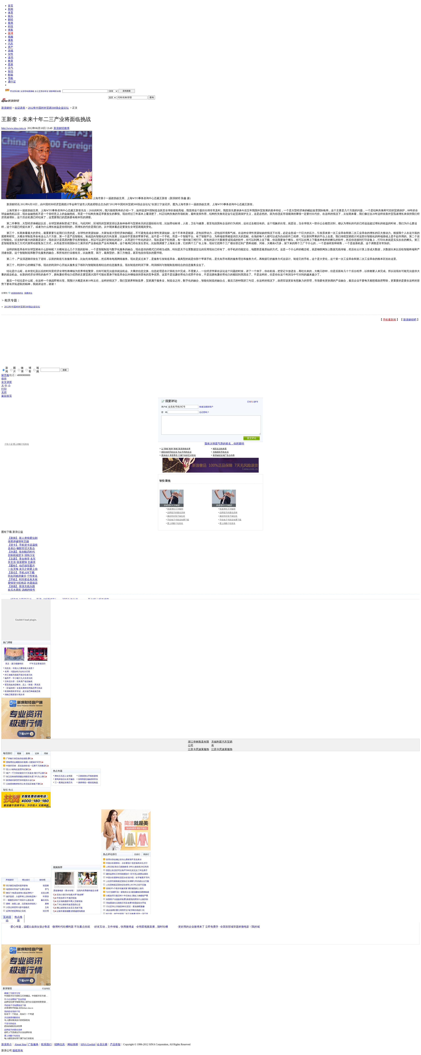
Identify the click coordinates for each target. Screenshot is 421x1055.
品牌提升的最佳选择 (176, 512)
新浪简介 (6, 1044)
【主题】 (13, 558)
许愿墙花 (32, 582)
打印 (4, 389)
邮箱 (10, 74)
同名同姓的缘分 (17, 576)
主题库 (32, 562)
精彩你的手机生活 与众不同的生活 (176, 452)
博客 (10, 29)
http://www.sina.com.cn (13, 128)
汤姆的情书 (28, 589)
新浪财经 (6, 107)
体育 (10, 12)
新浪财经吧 (409, 319)
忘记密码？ (204, 412)
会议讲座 (20, 107)
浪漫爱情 (21, 562)
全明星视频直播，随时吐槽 (152, 926)
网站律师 (72, 1044)
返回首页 (6, 395)
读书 (10, 57)
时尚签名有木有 (28, 579)
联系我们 (46, 1044)
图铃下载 (6, 531)
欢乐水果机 (14, 589)
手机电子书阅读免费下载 (178, 520)
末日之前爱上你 (28, 569)
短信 (10, 71)
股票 (10, 23)
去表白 (12, 548)
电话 (11, 375)
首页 (10, 5)
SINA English (88, 1044)
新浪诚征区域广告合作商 (224, 455)
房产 (10, 47)
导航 (10, 78)
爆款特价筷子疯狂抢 (176, 516)
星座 (10, 64)
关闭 (4, 392)
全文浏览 (6, 382)
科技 (10, 26)
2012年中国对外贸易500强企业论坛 (48, 107)
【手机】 (13, 579)
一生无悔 (13, 569)
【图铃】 (13, 565)
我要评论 (28, 293)
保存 (4, 378)
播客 (10, 40)
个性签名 (32, 576)
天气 (10, 67)
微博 (10, 33)
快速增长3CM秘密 (175, 509)
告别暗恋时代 (27, 551)
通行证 (12, 81)
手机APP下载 (27, 572)
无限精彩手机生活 (221, 452)
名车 (33, 558)
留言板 (5, 375)
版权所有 (17, 1050)
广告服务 (33, 1044)
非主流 (12, 562)
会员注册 (102, 1044)
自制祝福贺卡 (16, 555)
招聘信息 (59, 1044)
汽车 (10, 43)
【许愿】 (13, 551)
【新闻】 (13, 538)
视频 (10, 36)
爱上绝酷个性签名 (175, 523)
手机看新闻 (389, 319)
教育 (10, 61)
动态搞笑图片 (27, 565)
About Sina (20, 1044)
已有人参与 (252, 402)
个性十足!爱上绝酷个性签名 (17, 444)
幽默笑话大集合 (25, 548)
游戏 (10, 50)
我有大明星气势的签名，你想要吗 (224, 443)
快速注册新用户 (206, 407)
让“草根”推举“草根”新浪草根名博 (175, 449)
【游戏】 (13, 586)
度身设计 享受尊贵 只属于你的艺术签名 (178, 455)
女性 (10, 54)
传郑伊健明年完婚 (18, 541)
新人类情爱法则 (28, 538)
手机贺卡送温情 (28, 544)
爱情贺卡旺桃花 (17, 582)
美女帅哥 (24, 558)
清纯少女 (29, 555)
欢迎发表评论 (17, 293)
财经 (10, 19)
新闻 (10, 9)
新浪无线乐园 (27, 586)
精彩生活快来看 (220, 449)
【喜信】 (13, 572)
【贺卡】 (13, 544)
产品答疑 (115, 1044)
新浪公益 (17, 531)
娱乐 (10, 16)
